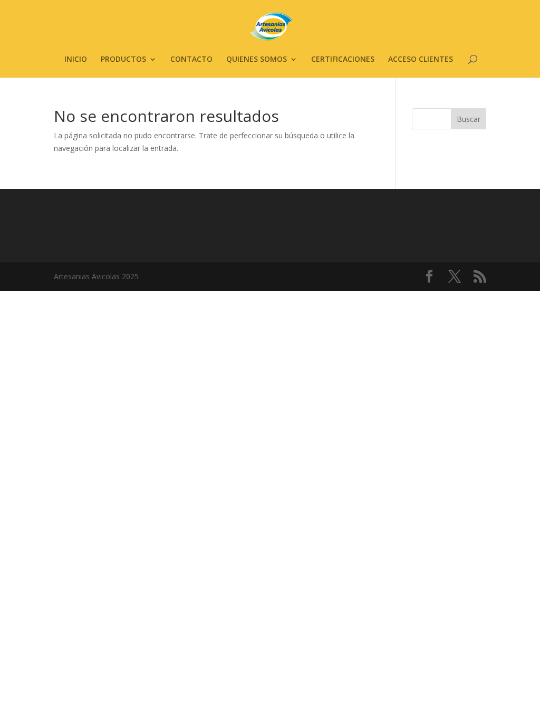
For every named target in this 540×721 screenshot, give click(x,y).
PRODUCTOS (123, 59)
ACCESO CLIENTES (420, 59)
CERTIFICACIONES (342, 59)
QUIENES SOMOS (256, 59)
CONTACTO (191, 59)
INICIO (75, 59)
